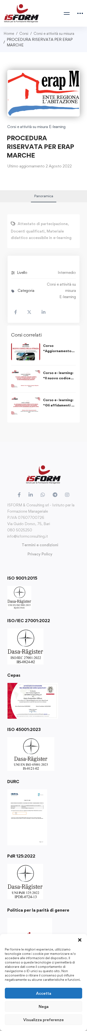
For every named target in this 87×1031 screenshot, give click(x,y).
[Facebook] (19, 494)
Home (9, 33)
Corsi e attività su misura (54, 33)
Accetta (43, 993)
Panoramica (43, 196)
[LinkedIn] (30, 494)
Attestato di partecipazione (43, 223)
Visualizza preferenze (43, 1019)
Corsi (23, 33)
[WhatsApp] (42, 494)
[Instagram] (67, 494)
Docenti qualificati (27, 231)
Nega (44, 1006)
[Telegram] (55, 494)
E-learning (57, 126)
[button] (79, 940)
